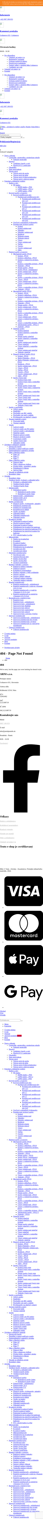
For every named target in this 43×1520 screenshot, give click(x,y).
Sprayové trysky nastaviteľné (23, 610)
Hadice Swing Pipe (20, 559)
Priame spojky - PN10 (25, 268)
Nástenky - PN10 (24, 266)
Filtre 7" (16, 458)
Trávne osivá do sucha (21, 173)
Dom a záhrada (9, 156)
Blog (6, 641)
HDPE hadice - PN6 (25, 187)
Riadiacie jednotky (6, 829)
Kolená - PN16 (23, 293)
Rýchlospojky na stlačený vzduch (25, 417)
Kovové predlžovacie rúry (22, 195)
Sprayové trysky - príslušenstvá (24, 604)
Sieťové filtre (17, 470)
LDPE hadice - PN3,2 (25, 189)
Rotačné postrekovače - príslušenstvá (26, 584)
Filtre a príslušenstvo (7, 838)
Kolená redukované (24, 228)
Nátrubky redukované (25, 232)
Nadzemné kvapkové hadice (23, 521)
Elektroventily (14, 488)
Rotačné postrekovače (16, 582)
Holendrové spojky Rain (26, 494)
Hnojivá (11, 161)
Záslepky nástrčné (24, 352)
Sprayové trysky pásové (21, 612)
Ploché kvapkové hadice (21, 523)
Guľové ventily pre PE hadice (23, 429)
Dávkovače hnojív (15, 447)
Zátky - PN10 (22, 376)
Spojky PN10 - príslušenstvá (27, 270)
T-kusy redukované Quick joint (28, 403)
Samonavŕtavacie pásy (21, 557)
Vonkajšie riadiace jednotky (22, 580)
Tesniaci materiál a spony (17, 419)
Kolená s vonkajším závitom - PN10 (30, 264)
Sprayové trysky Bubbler (22, 606)
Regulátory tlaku (14, 474)
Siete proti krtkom (15, 169)
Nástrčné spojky (18, 329)
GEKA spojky (18, 409)
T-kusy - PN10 (23, 279)
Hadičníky (17, 411)
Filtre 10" (16, 454)
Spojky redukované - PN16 (27, 307)
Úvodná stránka (9, 634)
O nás (6, 636)
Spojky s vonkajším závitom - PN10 (30, 277)
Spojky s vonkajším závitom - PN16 (30, 313)
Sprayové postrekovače (17, 616)
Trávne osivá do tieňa (20, 175)
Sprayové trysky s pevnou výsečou (25, 614)
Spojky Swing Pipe (20, 561)
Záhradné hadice (19, 513)
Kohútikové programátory (22, 570)
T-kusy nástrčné (23, 344)
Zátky (20, 250)
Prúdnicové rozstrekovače (22, 507)
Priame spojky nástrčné (26, 336)
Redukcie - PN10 (24, 364)
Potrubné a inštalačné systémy (14, 181)
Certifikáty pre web (15, 67)
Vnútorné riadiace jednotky (22, 578)
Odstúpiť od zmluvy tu (17, 57)
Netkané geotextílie (20, 159)
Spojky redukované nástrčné (27, 342)
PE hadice (16, 185)
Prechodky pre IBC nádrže (22, 413)
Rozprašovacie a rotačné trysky (20, 598)
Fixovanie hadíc (18, 421)
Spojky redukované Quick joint (28, 395)
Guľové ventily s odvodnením (23, 431)
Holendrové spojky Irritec (27, 492)
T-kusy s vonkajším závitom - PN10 (30, 287)
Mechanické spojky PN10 (22, 254)
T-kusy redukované (24, 242)
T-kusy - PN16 (23, 315)
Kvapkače (16, 541)
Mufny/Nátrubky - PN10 (26, 358)
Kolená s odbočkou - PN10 (27, 258)
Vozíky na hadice (19, 511)
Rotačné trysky (18, 600)
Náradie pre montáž (7, 834)
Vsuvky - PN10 (23, 372)
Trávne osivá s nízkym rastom (23, 179)
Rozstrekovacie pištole (21, 509)
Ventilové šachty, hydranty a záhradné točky (24, 480)
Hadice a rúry (13, 183)
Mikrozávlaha (13, 537)
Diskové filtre (18, 462)
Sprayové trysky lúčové (21, 608)
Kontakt (7, 71)
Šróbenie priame (23, 236)
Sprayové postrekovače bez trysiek (25, 620)
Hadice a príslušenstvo (8, 821)
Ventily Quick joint (19, 441)
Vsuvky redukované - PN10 (27, 374)
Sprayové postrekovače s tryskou (24, 622)
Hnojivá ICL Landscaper (22, 165)
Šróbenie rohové (23, 238)
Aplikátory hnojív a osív (21, 163)
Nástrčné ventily (19, 433)
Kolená (20, 226)
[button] (2, 133)
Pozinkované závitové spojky (23, 224)
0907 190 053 (5, 723)
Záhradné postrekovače (21, 515)
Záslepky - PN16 (24, 327)
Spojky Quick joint (19, 378)
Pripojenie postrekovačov (17, 553)
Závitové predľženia (20, 563)
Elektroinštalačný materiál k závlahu (21, 450)
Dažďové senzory (19, 568)
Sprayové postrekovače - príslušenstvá (26, 618)
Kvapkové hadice (19, 543)
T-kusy (20, 240)
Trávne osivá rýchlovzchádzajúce (24, 177)
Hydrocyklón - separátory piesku (24, 466)
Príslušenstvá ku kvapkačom (23, 547)
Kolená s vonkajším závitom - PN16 (30, 301)
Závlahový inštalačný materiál (14, 445)
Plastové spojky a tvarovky (18, 252)
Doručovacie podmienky (17, 63)
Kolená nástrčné (23, 331)
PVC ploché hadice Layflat (22, 535)
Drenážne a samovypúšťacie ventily (21, 449)
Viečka (20, 244)
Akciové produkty (10, 639)
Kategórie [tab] (7, 1026)
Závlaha (7, 476)
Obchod (7, 637)
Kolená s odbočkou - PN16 (27, 295)
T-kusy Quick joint (24, 397)
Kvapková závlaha (15, 519)
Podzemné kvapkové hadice (23, 525)
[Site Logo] (21, 129)
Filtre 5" (16, 456)
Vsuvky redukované (25, 248)
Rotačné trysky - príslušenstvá (23, 602)
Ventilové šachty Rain (20, 486)
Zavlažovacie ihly (19, 549)
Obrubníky (12, 167)
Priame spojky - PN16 (25, 305)
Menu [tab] (6, 1024)
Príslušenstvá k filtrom (21, 468)
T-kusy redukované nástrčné (27, 350)
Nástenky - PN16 (24, 303)
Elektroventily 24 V (20, 498)
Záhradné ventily (19, 443)
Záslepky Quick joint (25, 405)
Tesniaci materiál (19, 423)
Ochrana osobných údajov (18, 61)
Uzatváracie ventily (20, 439)
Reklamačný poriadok (16, 59)
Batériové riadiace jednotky (22, 566)
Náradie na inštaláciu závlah (18, 472)
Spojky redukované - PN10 (27, 272)
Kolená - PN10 (23, 256)
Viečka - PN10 (23, 370)
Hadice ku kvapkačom (21, 539)
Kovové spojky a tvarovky (18, 193)
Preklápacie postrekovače (22, 506)
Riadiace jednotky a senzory (18, 565)
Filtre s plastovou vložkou (22, 464)
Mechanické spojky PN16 (22, 291)
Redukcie (21, 234)
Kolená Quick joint (24, 380)
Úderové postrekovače (16, 627)
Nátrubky (21, 230)
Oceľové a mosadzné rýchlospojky (25, 222)
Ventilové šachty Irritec (21, 484)
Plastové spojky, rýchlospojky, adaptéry (27, 504)
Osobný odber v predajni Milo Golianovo (23, 65)
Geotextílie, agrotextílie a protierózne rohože (24, 157)
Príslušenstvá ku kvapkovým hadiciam (26, 527)
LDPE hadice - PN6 (25, 191)
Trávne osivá (13, 171)
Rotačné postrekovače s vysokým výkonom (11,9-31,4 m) (24, 591)
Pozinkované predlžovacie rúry (28, 197)
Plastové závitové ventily (22, 437)
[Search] (23, 137)
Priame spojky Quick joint (27, 386)
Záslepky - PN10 (24, 289)
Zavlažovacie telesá (20, 551)
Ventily (11, 425)
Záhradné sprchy (19, 517)
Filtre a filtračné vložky (17, 452)
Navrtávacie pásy (19, 555)
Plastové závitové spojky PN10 (24, 354)
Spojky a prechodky (16, 407)
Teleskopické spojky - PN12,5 (28, 325)
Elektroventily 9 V (19, 500)
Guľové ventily (18, 427)
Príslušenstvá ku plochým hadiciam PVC (27, 529)
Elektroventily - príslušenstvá (23, 496)
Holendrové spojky (20, 490)
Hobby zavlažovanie (16, 502)
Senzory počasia (19, 574)
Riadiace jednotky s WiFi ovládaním (25, 572)
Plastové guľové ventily (21, 435)
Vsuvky (20, 246)
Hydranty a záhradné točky (22, 482)
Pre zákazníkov (9, 55)
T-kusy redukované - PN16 (27, 317)
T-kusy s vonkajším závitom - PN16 (30, 323)
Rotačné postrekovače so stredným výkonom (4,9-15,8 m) (25, 595)
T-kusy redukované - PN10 (27, 281)
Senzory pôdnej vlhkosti (21, 576)
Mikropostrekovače (20, 545)
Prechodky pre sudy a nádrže (23, 415)
